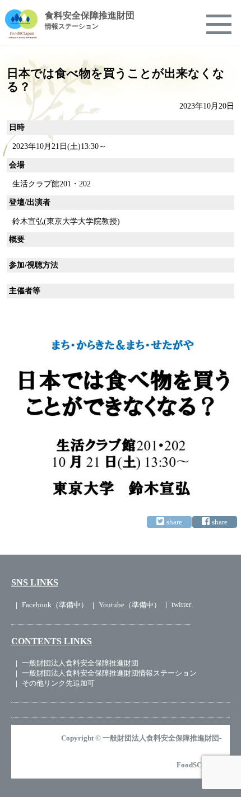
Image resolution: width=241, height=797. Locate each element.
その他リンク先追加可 (58, 683)
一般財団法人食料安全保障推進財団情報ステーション (109, 673)
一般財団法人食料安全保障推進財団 (80, 663)
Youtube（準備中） (130, 605)
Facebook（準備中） (55, 605)
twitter (181, 604)
